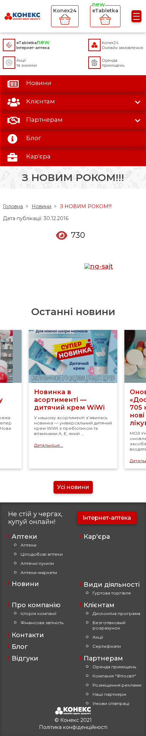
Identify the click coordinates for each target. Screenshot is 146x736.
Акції (97, 637)
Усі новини (73, 487)
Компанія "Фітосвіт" (114, 675)
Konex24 (65, 10)
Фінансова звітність (42, 622)
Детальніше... (48, 445)
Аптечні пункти (37, 563)
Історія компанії (38, 613)
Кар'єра (97, 537)
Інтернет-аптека (107, 517)
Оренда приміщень (114, 666)
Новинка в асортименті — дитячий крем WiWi (69, 399)
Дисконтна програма (116, 613)
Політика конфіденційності (73, 727)
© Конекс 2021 (73, 720)
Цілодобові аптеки (42, 554)
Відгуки (25, 658)
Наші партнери (109, 694)
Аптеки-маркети (39, 572)
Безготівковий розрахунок (108, 625)
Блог (20, 647)
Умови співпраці (110, 703)
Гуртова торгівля (111, 593)
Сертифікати (106, 646)
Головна (13, 206)
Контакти (28, 635)
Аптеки (28, 545)
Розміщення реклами (116, 685)
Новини (41, 206)
